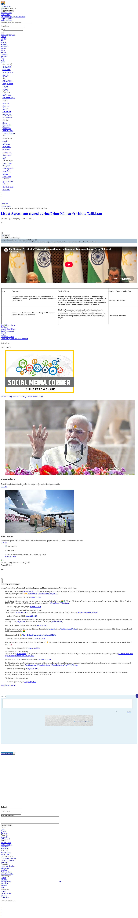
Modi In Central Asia (8, 329)
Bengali (3, 42)
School (3, 333)
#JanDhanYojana (30, 665)
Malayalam (4, 46)
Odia (2, 58)
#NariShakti (51, 629)
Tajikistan (4, 327)
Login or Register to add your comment (14, 339)
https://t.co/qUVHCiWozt (68, 665)
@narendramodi (27, 592)
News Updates (6, 206)
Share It (3, 696)
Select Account (7, 754)
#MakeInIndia (83, 612)
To (2, 29)
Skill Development (7, 331)
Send (9, 825)
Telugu (3, 48)
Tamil (3, 50)
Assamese (4, 54)
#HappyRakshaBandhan (30, 635)
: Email (5, 811)
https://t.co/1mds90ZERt (47, 635)
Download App (10, 557)
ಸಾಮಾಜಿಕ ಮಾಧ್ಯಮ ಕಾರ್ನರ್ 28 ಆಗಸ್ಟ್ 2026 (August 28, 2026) (22, 396)
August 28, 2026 (35, 597)
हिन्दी (2, 41)
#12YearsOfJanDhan (125, 654)
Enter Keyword (6, 23)
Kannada (4, 44)
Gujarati (3, 39)
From (3, 26)
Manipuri (4, 56)
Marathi (3, 52)
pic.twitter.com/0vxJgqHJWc (24, 656)
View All (4, 487)
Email (4, 807)
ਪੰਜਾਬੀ (3, 62)
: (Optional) (8, 815)
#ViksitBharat (32, 594)
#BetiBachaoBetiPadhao (68, 629)
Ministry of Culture (7, 337)
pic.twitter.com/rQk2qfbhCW (48, 594)
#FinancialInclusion (43, 665)
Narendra (6, 13)
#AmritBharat (54, 603)
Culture (3, 335)
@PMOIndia (9, 656)
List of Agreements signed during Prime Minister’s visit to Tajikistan (51, 213)
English (3, 37)
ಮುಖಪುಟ (4, 203)
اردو (2, 60)
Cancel (4, 825)
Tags (3, 325)
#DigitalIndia (20, 622)
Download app (6, 6)
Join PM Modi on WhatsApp (10, 238)
